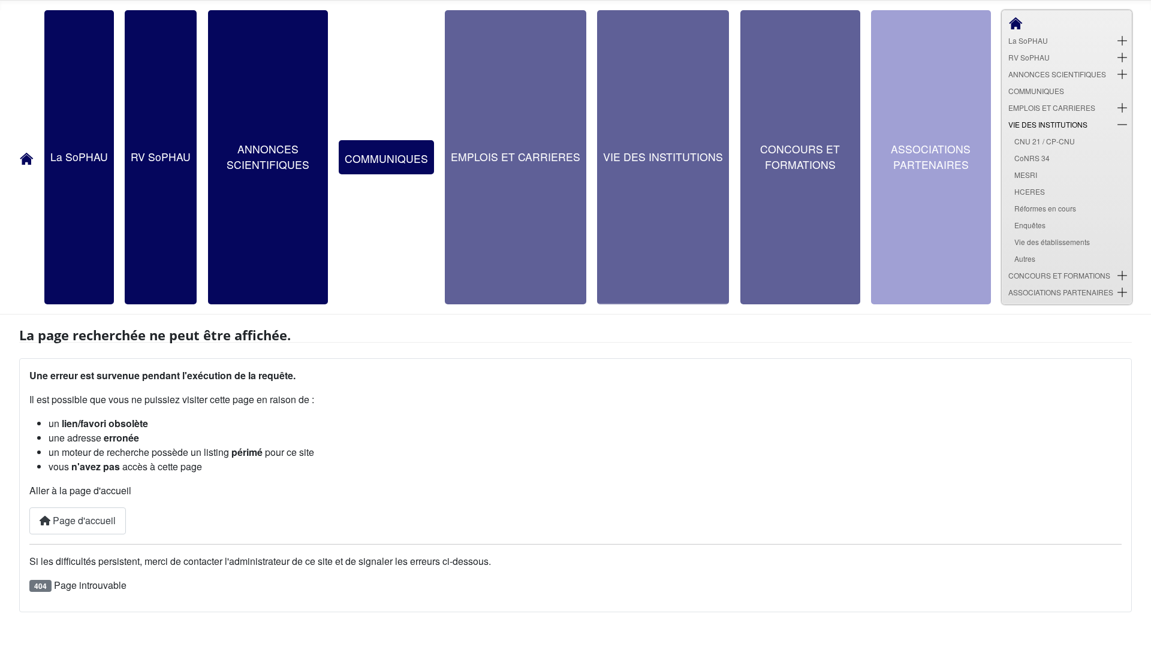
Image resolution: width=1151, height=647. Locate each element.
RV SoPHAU (161, 156)
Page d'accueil (83, 520)
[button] (1122, 40)
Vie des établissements (1052, 242)
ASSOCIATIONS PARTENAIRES (931, 156)
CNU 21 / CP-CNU (1044, 141)
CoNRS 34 (1032, 158)
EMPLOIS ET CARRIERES (515, 156)
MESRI (1025, 175)
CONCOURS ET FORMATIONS (800, 156)
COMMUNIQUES (386, 158)
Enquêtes (1029, 225)
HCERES (1029, 191)
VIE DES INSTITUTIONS (663, 156)
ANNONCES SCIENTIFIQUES (268, 156)
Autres (1024, 258)
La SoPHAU (79, 156)
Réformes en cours (1045, 208)
